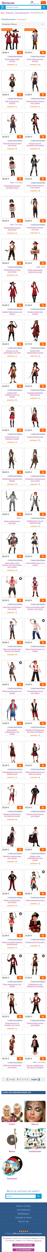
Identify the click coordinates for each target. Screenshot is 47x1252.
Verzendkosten (23, 1210)
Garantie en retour (23, 1217)
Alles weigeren (23, 1250)
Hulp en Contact (23, 1206)
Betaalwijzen (23, 1214)
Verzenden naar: (34, 3)
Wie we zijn (23, 1221)
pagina (34, 1079)
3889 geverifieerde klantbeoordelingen (27, 1233)
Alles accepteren (23, 1245)
